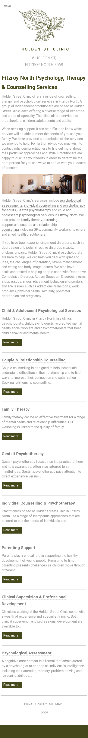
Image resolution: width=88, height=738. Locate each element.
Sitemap (55, 704)
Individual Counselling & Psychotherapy (38, 503)
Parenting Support (18, 547)
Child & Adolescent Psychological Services (41, 310)
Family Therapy (15, 409)
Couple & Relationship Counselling (34, 360)
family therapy (31, 220)
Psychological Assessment (26, 653)
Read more (11, 342)
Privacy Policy (35, 704)
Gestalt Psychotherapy (23, 453)
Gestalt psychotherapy (34, 210)
